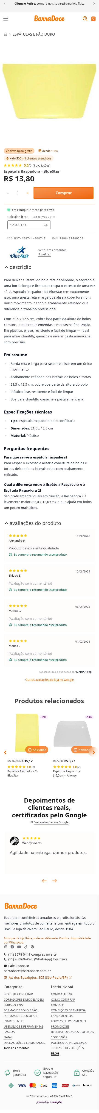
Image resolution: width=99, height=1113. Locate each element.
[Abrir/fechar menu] (6, 19)
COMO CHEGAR (61, 994)
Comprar (64, 192)
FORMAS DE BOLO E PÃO (20, 1010)
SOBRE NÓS (59, 1037)
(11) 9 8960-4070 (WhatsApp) (29, 959)
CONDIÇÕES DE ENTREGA (68, 1010)
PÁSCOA (9, 1032)
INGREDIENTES (14, 1021)
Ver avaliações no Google (51, 822)
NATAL (8, 1037)
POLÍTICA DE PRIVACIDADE (69, 1043)
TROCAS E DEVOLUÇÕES (67, 1048)
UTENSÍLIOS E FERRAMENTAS (23, 1026)
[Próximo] (93, 3)
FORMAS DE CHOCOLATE (20, 1016)
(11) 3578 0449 (18, 954)
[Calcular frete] (46, 224)
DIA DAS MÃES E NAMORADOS (24, 1043)
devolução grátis (21, 151)
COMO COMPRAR (63, 999)
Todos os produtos (16, 1048)
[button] (93, 19)
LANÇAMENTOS (62, 1016)
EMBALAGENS (13, 1005)
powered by (49, 1102)
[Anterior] (5, 3)
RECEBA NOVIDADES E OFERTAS (72, 1032)
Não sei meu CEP (42, 216)
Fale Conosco (18, 965)
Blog (55, 1053)
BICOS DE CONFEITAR (18, 994)
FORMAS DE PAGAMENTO (68, 1021)
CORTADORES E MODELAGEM (24, 999)
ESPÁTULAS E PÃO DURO (34, 34)
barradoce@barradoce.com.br (27, 970)
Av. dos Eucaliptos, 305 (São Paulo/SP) (38, 977)
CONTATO (57, 1005)
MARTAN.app (84, 671)
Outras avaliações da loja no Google (49, 680)
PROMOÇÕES (60, 1026)
